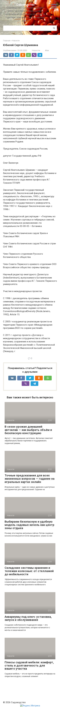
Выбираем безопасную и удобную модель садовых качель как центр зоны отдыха (29, 525)
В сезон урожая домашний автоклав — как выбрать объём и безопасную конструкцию (28, 430)
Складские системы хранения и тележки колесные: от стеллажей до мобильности (29, 571)
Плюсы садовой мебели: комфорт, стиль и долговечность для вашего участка (29, 666)
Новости (36, 50)
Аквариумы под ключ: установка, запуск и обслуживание (28, 618)
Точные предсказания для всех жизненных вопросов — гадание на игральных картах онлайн (29, 479)
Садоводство (25, 4)
